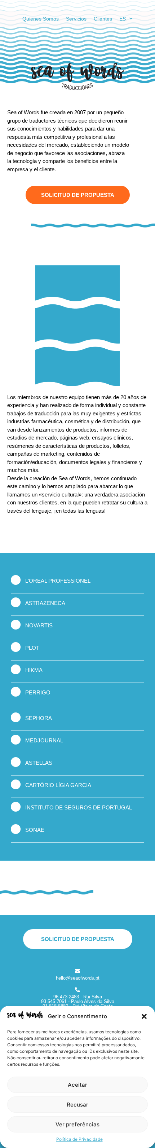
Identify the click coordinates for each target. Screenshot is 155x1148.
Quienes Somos (40, 19)
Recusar (77, 1104)
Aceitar (77, 1084)
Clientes (103, 19)
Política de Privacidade (79, 1139)
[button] (144, 1016)
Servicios (76, 19)
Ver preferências (77, 1124)
